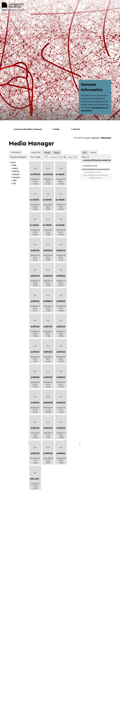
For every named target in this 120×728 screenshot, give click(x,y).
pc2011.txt (48, 326)
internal (16, 171)
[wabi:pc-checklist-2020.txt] (35, 218)
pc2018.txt (61, 377)
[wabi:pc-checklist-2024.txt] (48, 218)
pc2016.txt (35, 377)
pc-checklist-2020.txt (39, 225)
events (15, 168)
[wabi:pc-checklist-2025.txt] (61, 218)
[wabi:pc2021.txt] (35, 421)
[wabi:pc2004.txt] (35, 268)
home (87, 137)
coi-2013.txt (35, 174)
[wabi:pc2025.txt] (48, 446)
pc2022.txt (48, 427)
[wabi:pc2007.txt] (35, 294)
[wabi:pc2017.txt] (48, 370)
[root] (13, 162)
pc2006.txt (60, 275)
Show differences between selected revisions (96, 176)
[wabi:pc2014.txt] (48, 344)
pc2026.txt (60, 453)
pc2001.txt (35, 250)
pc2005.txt (47, 275)
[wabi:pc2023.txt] (61, 421)
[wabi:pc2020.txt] (61, 395)
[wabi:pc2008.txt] (48, 294)
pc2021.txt (35, 427)
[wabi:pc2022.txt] (48, 421)
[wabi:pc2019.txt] (35, 395)
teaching (95, 137)
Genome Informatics (92, 87)
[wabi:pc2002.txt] (48, 243)
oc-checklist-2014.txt (64, 174)
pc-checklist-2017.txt (51, 199)
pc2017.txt (48, 377)
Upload (47, 152)
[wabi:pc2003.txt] (61, 243)
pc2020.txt (60, 402)
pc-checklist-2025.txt (64, 225)
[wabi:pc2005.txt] (48, 268)
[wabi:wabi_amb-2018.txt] (35, 471)
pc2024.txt (35, 453)
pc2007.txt (35, 301)
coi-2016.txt (48, 174)
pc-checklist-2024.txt (52, 225)
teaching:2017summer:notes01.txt (97, 160)
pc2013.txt (35, 351)
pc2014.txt (48, 351)
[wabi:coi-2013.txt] (35, 167)
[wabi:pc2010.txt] (35, 319)
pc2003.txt (60, 250)
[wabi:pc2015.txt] (61, 344)
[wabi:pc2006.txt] (61, 268)
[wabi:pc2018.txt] (61, 370)
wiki (14, 183)
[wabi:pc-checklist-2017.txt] (48, 192)
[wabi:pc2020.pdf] (48, 395)
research (16, 174)
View (84, 152)
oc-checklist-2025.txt (39, 199)
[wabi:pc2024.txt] (35, 446)
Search (57, 152)
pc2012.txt (61, 326)
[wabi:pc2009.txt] (61, 294)
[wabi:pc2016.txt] (35, 370)
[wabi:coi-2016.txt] (48, 167)
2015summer (106, 137)
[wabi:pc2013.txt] (35, 344)
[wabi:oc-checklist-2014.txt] (61, 167)
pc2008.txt (47, 301)
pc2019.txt (35, 402)
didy (14, 165)
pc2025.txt (48, 453)
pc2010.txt (35, 326)
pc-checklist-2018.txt (64, 199)
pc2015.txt (61, 351)
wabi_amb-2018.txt (38, 478)
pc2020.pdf (48, 402)
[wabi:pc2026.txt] (61, 446)
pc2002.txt (47, 250)
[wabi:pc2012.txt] (61, 319)
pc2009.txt (60, 301)
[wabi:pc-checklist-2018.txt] (61, 192)
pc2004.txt (35, 275)
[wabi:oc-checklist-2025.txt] (35, 192)
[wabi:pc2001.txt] (35, 243)
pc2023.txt (60, 427)
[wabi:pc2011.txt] (48, 319)
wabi (15, 180)
